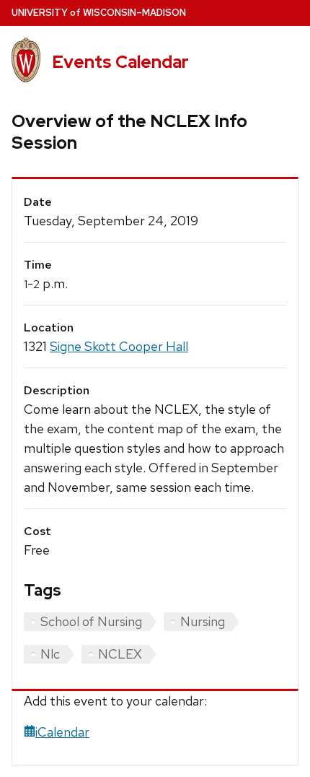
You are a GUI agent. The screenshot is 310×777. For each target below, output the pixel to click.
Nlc (50, 654)
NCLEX (120, 654)
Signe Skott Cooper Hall (119, 346)
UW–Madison (99, 12)
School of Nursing (91, 621)
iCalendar (62, 732)
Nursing (202, 621)
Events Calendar (120, 62)
